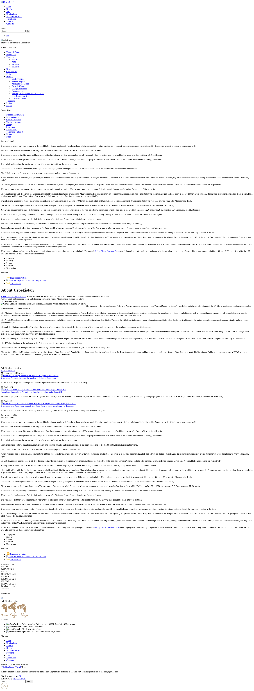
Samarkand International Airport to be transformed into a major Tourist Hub (32, 392)
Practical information (15, 115)
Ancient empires (18, 81)
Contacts (10, 24)
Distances (10, 134)
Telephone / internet (14, 132)
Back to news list (8, 371)
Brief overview (18, 79)
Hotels (9, 9)
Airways (15, 64)
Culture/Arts (11, 71)
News (8, 69)
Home (3, 296)
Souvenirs (10, 127)
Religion (9, 103)
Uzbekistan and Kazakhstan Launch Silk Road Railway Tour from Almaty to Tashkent (37, 406)
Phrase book (11, 129)
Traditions (10, 101)
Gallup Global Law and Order (107, 251)
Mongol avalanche (19, 89)
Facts (8, 74)
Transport (10, 57)
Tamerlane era (17, 91)
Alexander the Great (20, 84)
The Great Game (19, 98)
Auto (14, 62)
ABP (19, 676)
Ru (7, 36)
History (9, 76)
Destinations (11, 14)
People (9, 106)
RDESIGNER (19, 679)
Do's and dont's (12, 117)
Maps (8, 137)
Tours (8, 7)
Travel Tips (11, 19)
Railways (15, 67)
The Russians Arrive (20, 96)
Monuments (11, 54)
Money (9, 124)
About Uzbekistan (14, 16)
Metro (14, 59)
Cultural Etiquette (13, 120)
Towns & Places (13, 52)
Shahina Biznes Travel (11, 667)
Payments (10, 653)
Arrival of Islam (18, 86)
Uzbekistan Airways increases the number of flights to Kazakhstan (28, 378)
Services (9, 21)
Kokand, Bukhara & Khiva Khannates (28, 93)
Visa (8, 11)
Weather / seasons (13, 122)
